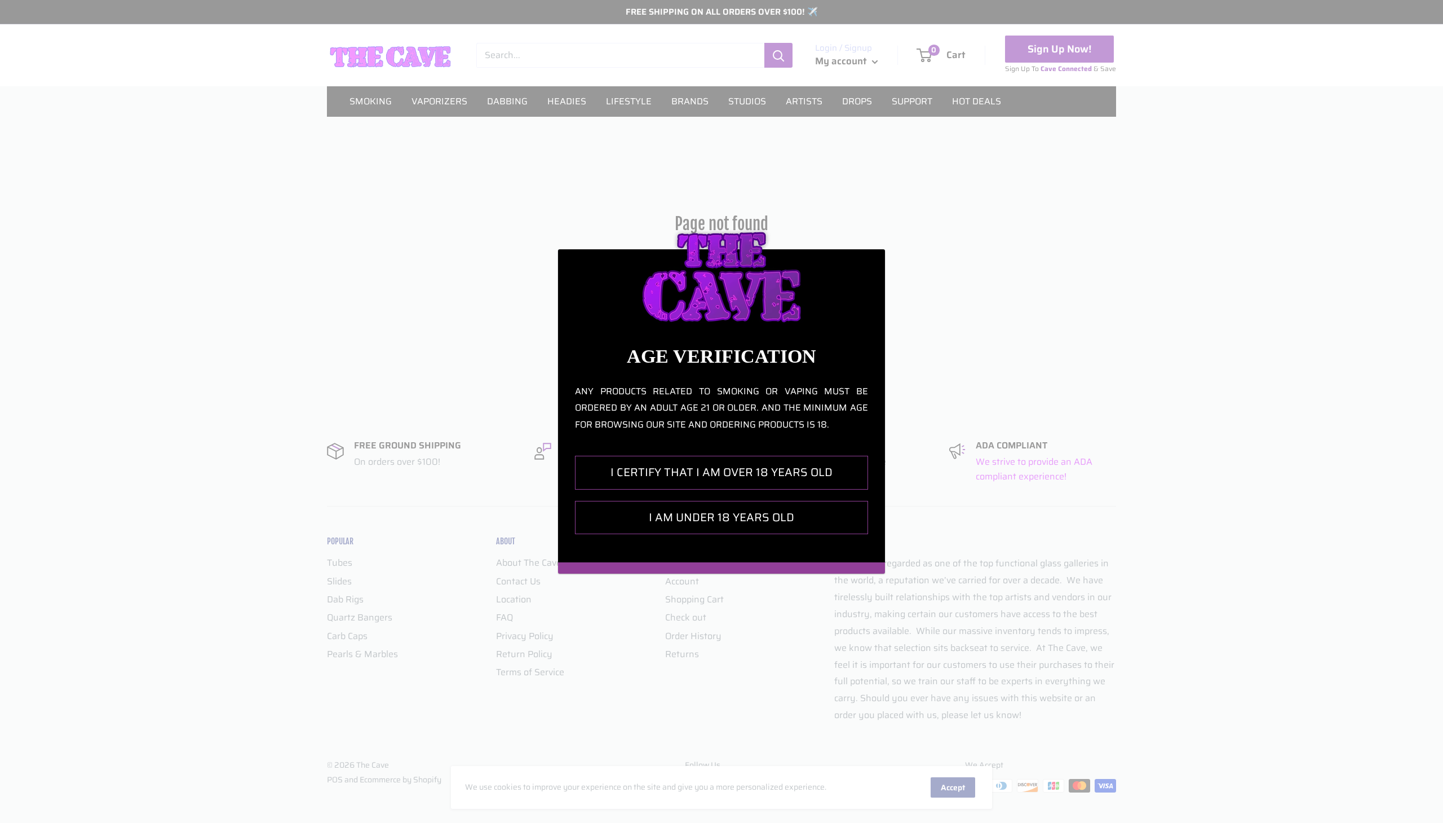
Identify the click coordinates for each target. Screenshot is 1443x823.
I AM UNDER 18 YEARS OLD (721, 517)
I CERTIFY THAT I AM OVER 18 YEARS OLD (721, 472)
